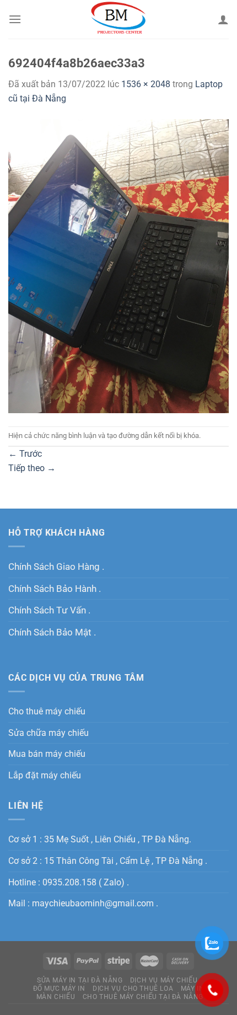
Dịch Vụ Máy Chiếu (163, 980)
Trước (25, 453)
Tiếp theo (32, 468)
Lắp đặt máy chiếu (44, 775)
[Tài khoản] (223, 19)
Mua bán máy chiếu (46, 754)
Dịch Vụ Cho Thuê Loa (133, 988)
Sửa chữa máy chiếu (48, 733)
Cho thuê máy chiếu (46, 711)
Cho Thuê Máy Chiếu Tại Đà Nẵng (143, 997)
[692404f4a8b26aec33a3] (118, 265)
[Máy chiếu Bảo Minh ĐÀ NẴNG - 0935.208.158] (118, 19)
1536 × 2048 (145, 84)
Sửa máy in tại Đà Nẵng (79, 980)
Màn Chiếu (56, 997)
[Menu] (14, 19)
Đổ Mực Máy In (59, 988)
